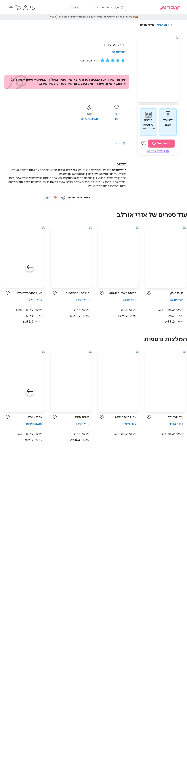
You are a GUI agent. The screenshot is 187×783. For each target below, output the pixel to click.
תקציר (117, 143)
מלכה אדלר (176, 424)
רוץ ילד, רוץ (177, 293)
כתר (117, 118)
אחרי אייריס (34, 417)
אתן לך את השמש (125, 417)
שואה (84, 118)
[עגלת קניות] (18, 8)
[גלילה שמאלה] (30, 267)
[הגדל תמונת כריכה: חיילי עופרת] (158, 69)
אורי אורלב (119, 52)
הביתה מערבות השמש (122, 293)
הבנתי (53, 17)
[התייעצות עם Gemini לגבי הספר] (47, 198)
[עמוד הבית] (172, 24)
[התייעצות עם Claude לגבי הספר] (55, 198)
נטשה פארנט (34, 424)
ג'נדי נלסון (129, 424)
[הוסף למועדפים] (143, 143)
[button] (11, 8)
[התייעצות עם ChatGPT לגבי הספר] (63, 198)
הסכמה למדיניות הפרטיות (71, 17)
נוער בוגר (162, 25)
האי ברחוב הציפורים (29, 293)
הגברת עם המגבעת (77, 293)
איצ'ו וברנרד (176, 417)
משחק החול (82, 417)
